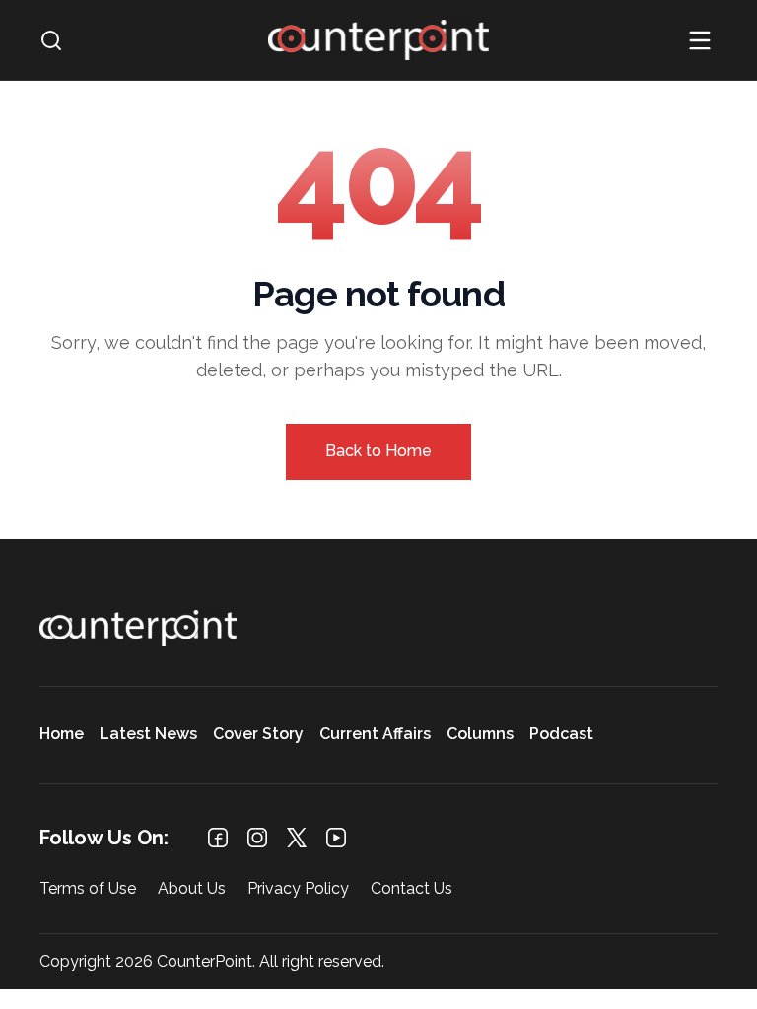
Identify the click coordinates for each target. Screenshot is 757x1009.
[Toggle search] (51, 40)
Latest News (148, 734)
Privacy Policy (298, 889)
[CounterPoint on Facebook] (218, 837)
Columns (480, 734)
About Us (192, 889)
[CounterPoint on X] (297, 837)
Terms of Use (87, 889)
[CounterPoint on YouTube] (336, 837)
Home (61, 734)
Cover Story (258, 734)
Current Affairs (375, 734)
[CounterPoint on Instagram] (257, 837)
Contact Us (411, 889)
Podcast (561, 734)
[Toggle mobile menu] (700, 40)
